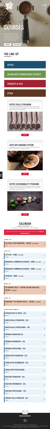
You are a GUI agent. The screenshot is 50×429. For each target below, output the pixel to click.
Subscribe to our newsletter (25, 416)
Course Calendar (17, 44)
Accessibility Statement (34, 427)
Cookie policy (14, 427)
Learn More (7, 44)
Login (43, 5)
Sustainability (26, 427)
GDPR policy (20, 427)
